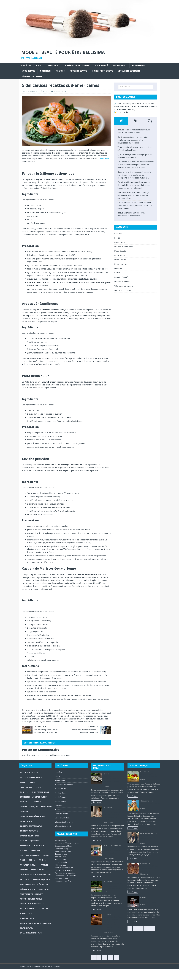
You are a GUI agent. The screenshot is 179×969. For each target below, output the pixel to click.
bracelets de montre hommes (33, 797)
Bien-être (26, 65)
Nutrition (45, 71)
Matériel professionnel (77, 65)
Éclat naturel (26, 928)
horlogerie (39, 845)
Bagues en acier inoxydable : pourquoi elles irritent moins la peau (112, 780)
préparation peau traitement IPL (35, 889)
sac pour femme (27, 908)
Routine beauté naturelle (32, 904)
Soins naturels (27, 918)
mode (22, 860)
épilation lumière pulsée (31, 933)
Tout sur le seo (61, 854)
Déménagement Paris (63, 846)
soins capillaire (27, 913)
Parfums (60, 71)
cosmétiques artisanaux (31, 826)
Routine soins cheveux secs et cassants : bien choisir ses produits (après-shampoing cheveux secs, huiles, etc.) (135, 175)
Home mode (53, 65)
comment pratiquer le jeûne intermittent (39, 807)
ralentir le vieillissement (31, 894)
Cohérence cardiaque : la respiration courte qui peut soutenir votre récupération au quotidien (133, 140)
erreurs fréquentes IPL (30, 841)
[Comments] (150, 121)
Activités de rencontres (64, 867)
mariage (23, 850)
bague (33, 782)
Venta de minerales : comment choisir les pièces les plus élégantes (112, 852)
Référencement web (63, 851)
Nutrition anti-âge (28, 865)
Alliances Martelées (29, 773)
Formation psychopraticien (65, 873)
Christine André (61, 862)
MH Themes (55, 966)
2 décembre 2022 (32, 91)
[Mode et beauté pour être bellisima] (89, 45)
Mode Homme (28, 71)
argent (23, 782)
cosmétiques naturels (30, 831)
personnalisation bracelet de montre (37, 875)
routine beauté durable (31, 899)
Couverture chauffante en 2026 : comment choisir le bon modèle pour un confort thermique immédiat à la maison (136, 164)
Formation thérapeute (63, 870)
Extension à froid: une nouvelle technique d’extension (149, 868)
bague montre (26, 787)
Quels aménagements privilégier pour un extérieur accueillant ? (113, 886)
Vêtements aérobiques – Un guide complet (150, 804)
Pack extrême (60, 840)
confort (24, 811)
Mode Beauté (101, 65)
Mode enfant (120, 65)
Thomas (46, 91)
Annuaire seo (60, 857)
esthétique (25, 845)
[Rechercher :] (135, 87)
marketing (35, 850)
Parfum (44, 865)
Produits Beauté (78, 71)
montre (32, 860)
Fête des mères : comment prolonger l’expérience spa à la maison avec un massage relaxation (133, 195)
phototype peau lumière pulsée (34, 884)
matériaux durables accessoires (34, 855)
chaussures (25, 802)
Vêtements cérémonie (129, 71)
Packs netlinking (61, 848)
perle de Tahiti (37, 870)
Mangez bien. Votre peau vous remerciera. (149, 775)
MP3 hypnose (60, 865)
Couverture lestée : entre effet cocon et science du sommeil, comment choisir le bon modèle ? (135, 205)
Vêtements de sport (31, 76)
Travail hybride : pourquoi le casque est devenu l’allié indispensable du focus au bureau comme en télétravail (134, 185)
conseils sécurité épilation (32, 816)
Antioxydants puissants (31, 777)
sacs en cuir (43, 908)
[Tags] (135, 121)
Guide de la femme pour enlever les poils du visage (150, 838)
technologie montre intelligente (35, 923)
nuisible (42, 860)
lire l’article (104, 158)
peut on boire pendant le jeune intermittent (40, 879)
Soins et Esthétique (102, 71)
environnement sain (29, 836)
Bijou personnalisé (40, 792)
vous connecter (38, 755)
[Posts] (121, 121)
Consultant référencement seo (67, 843)
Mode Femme (138, 65)
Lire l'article (97, 802)
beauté (39, 787)
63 (110, 957)
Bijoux (39, 65)
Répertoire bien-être (63, 881)
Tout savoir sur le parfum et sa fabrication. (150, 900)
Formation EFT (60, 859)
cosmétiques (26, 821)
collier (37, 802)
